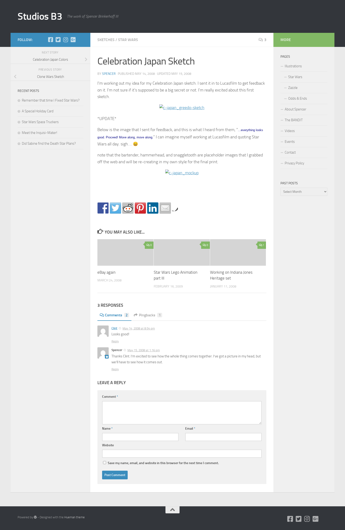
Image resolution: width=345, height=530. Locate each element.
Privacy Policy (294, 163)
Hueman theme (74, 517)
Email (190, 429)
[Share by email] (165, 208)
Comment (110, 397)
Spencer (109, 74)
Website (108, 445)
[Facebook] (50, 39)
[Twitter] (58, 39)
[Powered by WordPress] (35, 517)
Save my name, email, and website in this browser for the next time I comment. (163, 463)
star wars (128, 40)
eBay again (106, 272)
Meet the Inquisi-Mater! (39, 133)
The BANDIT (294, 120)
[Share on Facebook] (103, 208)
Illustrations (293, 66)
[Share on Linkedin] (152, 208)
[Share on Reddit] (128, 208)
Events (290, 142)
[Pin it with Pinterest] (140, 208)
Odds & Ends (297, 98)
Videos (290, 131)
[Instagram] (65, 39)
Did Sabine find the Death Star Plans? (49, 143)
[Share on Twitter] (115, 208)
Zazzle (293, 88)
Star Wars (295, 77)
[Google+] (73, 39)
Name (107, 429)
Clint (114, 328)
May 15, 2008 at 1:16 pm (143, 350)
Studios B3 (40, 16)
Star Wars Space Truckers (40, 122)
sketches (106, 40)
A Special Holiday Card (38, 111)
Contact (290, 152)
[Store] (80, 39)
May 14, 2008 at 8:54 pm (139, 328)
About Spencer (295, 109)
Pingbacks (150, 315)
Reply (115, 341)
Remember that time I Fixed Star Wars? (51, 100)
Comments (116, 315)
